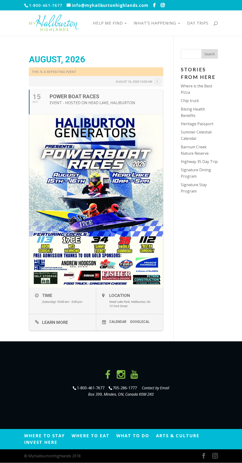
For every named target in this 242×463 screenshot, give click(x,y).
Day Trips (197, 23)
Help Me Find (108, 23)
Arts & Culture (177, 435)
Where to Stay (44, 435)
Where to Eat (90, 435)
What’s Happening (155, 23)
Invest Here (40, 442)
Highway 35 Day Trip (199, 161)
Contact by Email (155, 387)
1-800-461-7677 (91, 387)
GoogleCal (140, 322)
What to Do (132, 435)
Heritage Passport (197, 123)
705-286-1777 (126, 387)
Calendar (117, 322)
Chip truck (190, 100)
